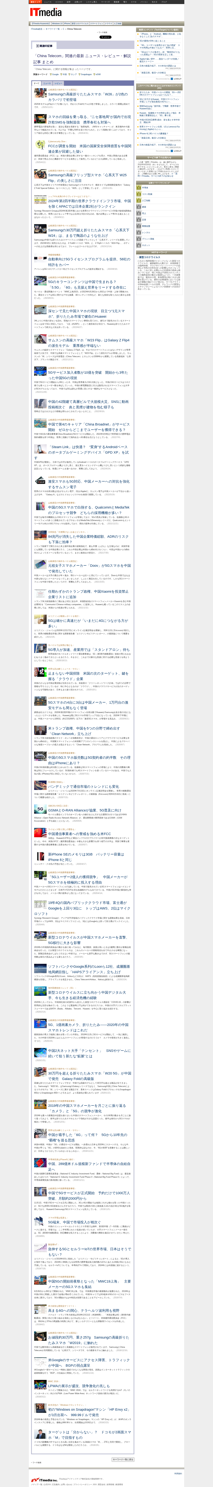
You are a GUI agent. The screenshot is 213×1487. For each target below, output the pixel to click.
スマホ (134, 2)
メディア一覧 (36, 1484)
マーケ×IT (105, 2)
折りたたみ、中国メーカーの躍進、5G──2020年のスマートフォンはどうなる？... (160, 93)
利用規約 (178, 1473)
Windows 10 (57, 23)
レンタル (146, 232)
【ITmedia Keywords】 (41, 23)
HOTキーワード (159, 252)
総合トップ (35, 2)
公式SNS (47, 1484)
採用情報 (110, 1484)
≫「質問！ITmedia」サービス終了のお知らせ (157, 174)
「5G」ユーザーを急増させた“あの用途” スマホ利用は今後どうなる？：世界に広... (160, 46)
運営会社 (101, 1484)
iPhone (67, 23)
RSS (95, 1484)
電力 (125, 2)
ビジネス (59, 2)
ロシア (74, 74)
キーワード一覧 (53, 29)
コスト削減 (147, 194)
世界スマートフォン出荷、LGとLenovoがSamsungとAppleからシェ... (160, 127)
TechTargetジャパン (164, 30)
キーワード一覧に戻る (123, 1459)
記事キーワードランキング (159, 183)
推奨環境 (119, 1484)
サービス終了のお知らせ (159, 157)
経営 (69, 2)
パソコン (144, 2)
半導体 (145, 188)
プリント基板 (148, 239)
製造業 (116, 2)
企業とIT (78, 2)
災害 (144, 220)
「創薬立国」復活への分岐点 (160, 73)
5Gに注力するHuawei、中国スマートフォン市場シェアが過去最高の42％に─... (159, 100)
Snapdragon (86, 74)
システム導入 (91, 2)
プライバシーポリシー (82, 1484)
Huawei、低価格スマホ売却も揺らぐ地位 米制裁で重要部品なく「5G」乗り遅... (160, 114)
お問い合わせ (66, 1484)
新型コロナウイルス (80, 23)
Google (55, 74)
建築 (144, 207)
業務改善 (146, 226)
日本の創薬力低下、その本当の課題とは (160, 67)
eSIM (98, 74)
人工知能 (117, 23)
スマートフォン (96, 23)
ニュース (48, 2)
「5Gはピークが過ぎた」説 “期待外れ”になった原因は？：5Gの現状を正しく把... (160, 53)
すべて (36, 83)
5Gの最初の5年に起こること (153, 41)
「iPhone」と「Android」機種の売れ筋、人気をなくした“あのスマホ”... (160, 35)
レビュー (58, 83)
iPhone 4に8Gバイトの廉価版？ (154, 133)
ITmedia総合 (36, 29)
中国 (65, 74)
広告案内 (56, 1484)
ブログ (164, 2)
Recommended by (163, 79)
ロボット (146, 245)
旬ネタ (154, 2)
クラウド (108, 23)
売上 (144, 213)
